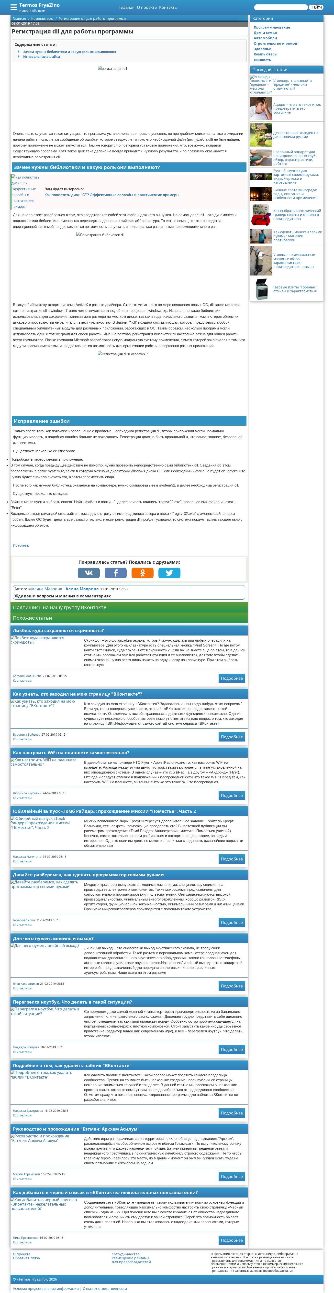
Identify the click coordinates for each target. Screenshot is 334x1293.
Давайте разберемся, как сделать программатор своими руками (88, 875)
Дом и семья (265, 32)
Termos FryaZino (39, 5)
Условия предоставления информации (46, 1288)
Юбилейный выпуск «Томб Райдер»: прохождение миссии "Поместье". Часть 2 (104, 811)
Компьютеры (22, 680)
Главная (126, 7)
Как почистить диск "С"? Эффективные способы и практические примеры (112, 195)
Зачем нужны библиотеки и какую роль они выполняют (69, 52)
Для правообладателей (131, 1262)
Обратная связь (26, 1258)
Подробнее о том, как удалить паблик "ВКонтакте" (72, 1065)
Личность (262, 59)
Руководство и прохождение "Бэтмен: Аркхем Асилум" (76, 1129)
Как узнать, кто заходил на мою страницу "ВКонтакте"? (77, 694)
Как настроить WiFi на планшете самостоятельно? (71, 752)
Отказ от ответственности (105, 1288)
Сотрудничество (125, 1254)
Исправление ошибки (41, 56)
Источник (21, 545)
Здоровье (262, 48)
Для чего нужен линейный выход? (53, 938)
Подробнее (232, 678)
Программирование (272, 27)
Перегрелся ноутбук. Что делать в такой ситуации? (72, 1002)
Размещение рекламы (130, 1258)
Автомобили (265, 38)
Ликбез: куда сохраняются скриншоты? (58, 630)
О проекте (147, 7)
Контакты (168, 7)
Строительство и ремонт (276, 43)
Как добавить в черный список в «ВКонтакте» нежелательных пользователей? (105, 1192)
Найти (316, 7)
